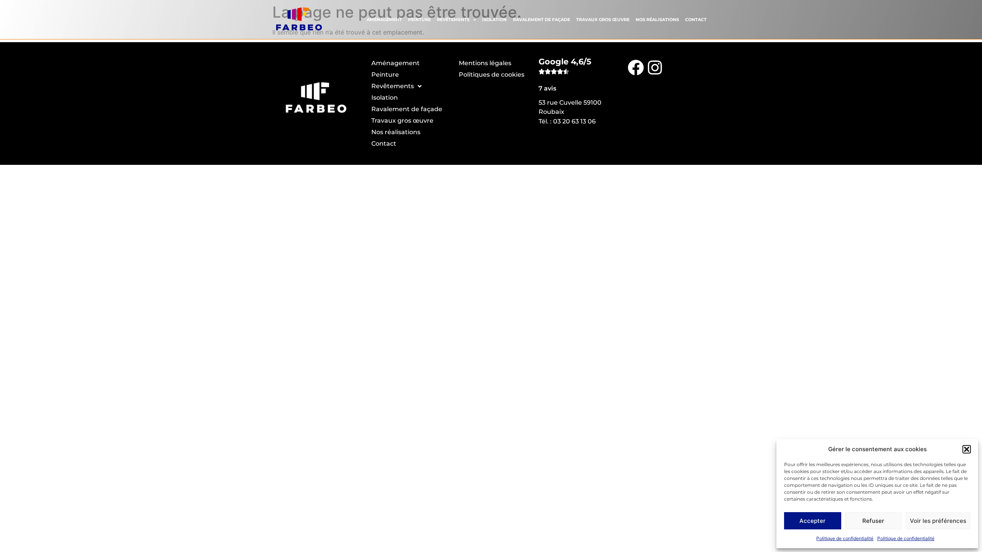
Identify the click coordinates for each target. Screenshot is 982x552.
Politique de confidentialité (844, 538)
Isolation (494, 19)
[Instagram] (654, 67)
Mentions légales (485, 63)
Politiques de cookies (491, 74)
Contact (696, 19)
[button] (966, 449)
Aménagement (384, 19)
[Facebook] (635, 67)
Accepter (812, 520)
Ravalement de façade (541, 19)
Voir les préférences (938, 520)
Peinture (419, 19)
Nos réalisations (657, 19)
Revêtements (453, 19)
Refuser (873, 520)
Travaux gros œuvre (602, 19)
